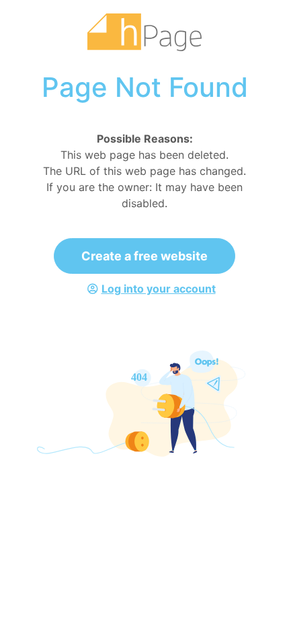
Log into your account (158, 288)
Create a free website (144, 256)
